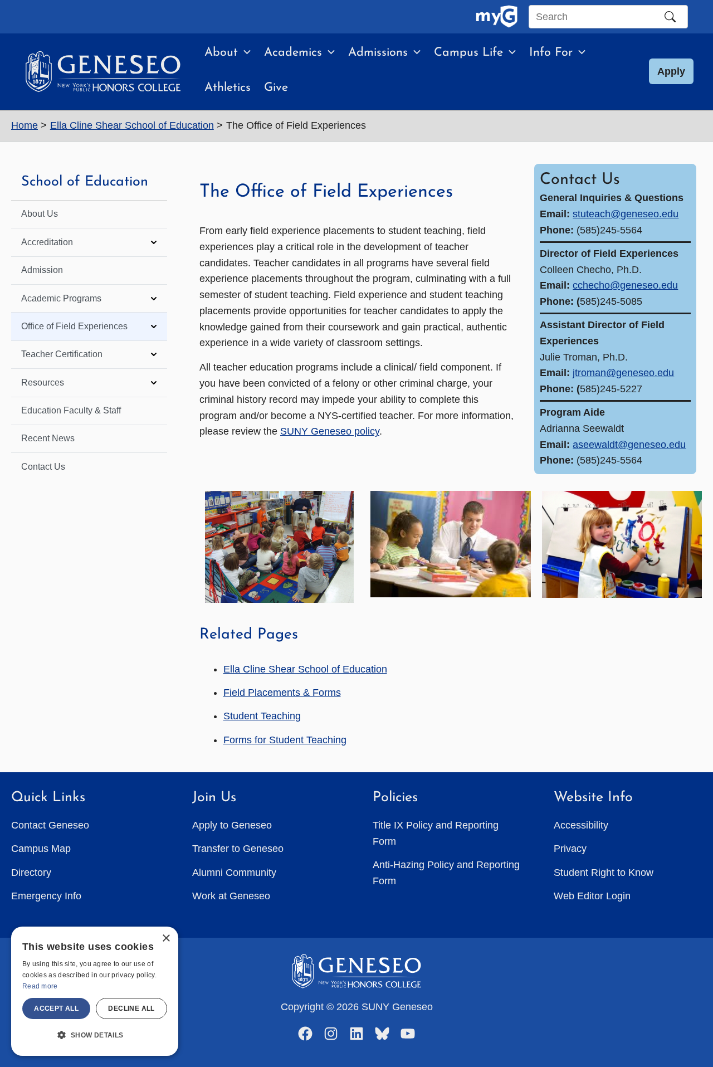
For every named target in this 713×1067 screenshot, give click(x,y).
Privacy (570, 848)
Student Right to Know (603, 872)
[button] (244, 53)
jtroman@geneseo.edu (623, 372)
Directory (31, 872)
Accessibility (581, 825)
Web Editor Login (592, 896)
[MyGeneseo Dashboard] (496, 16)
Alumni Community (234, 872)
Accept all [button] (56, 1008)
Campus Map (41, 848)
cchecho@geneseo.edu (625, 285)
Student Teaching (262, 716)
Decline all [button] (131, 1008)
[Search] (670, 16)
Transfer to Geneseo (238, 848)
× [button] (166, 938)
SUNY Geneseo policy (329, 431)
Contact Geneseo (50, 825)
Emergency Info (46, 896)
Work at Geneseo (231, 896)
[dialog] (94, 991)
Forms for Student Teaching (284, 740)
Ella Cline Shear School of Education (305, 669)
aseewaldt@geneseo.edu (629, 444)
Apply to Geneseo (232, 825)
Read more (40, 986)
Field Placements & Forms (282, 692)
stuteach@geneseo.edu (625, 214)
